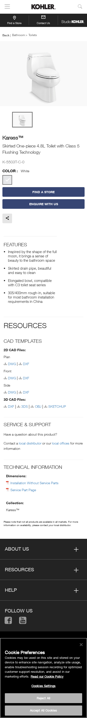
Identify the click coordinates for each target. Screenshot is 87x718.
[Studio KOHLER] (72, 20)
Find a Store (14, 23)
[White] (7, 180)
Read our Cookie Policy (47, 676)
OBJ (38, 406)
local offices (60, 443)
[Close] (81, 644)
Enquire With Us (43, 204)
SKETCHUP (57, 406)
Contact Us (43, 23)
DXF (26, 364)
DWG (12, 364)
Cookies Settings (43, 686)
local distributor (30, 443)
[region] (43, 678)
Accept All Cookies (43, 710)
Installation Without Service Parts (34, 483)
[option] (43, 74)
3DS (24, 406)
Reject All (43, 698)
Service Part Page (23, 490)
